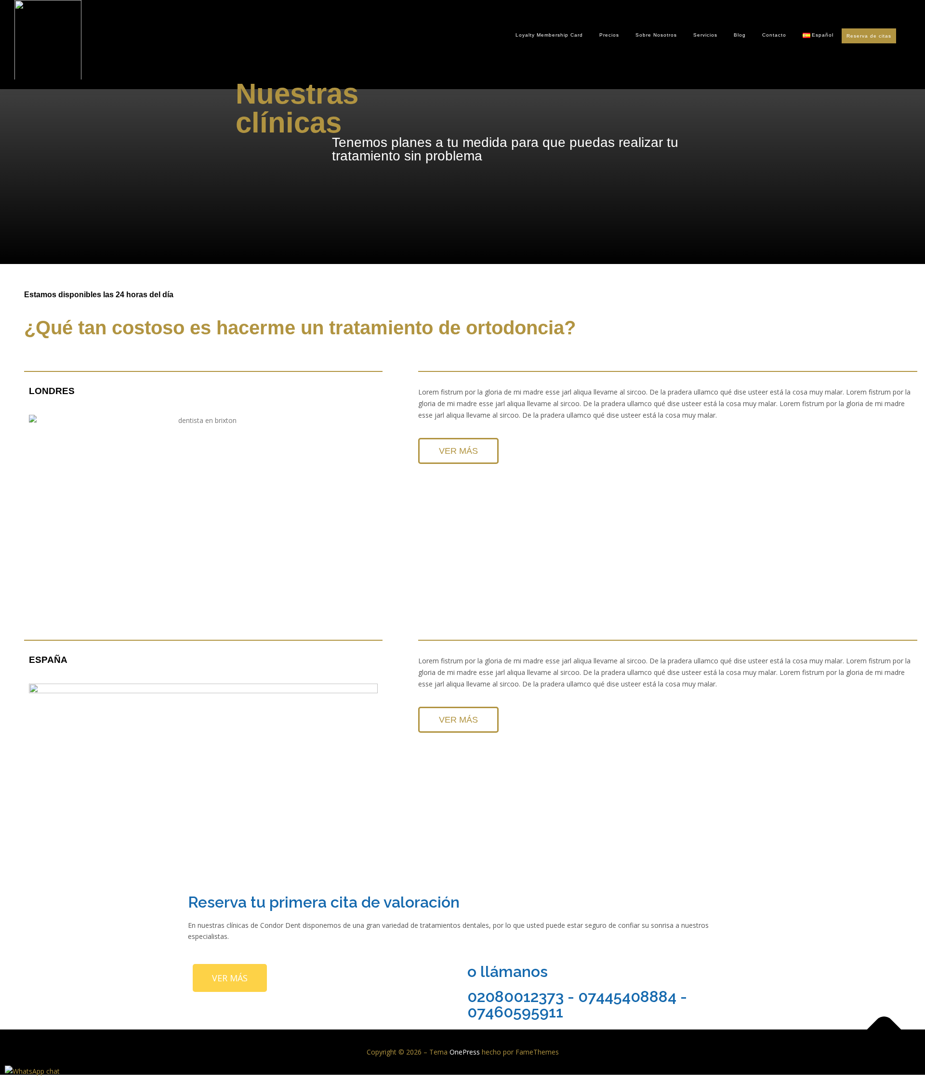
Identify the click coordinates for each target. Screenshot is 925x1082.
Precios (609, 35)
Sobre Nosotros (656, 35)
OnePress (464, 1051)
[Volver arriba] (884, 1030)
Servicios (705, 35)
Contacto (774, 35)
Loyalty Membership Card (549, 35)
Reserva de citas (868, 36)
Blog (740, 35)
